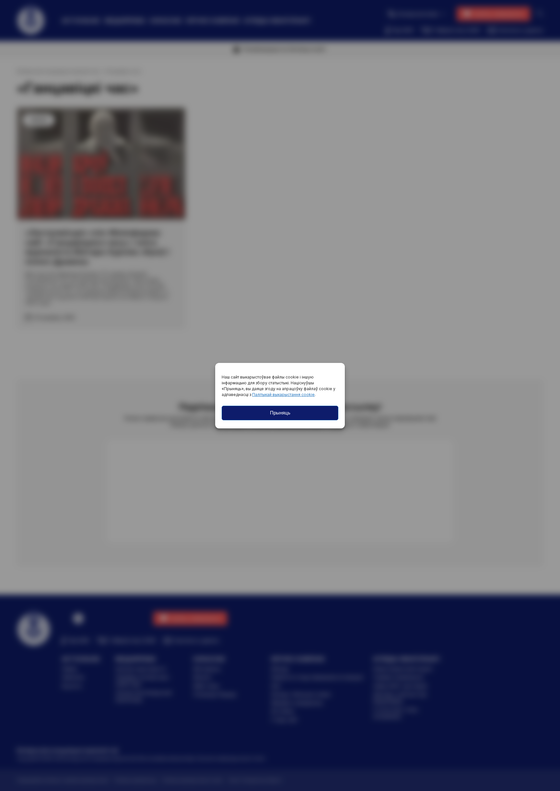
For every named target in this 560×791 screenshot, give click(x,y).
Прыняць (280, 412)
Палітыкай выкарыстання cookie (283, 394)
